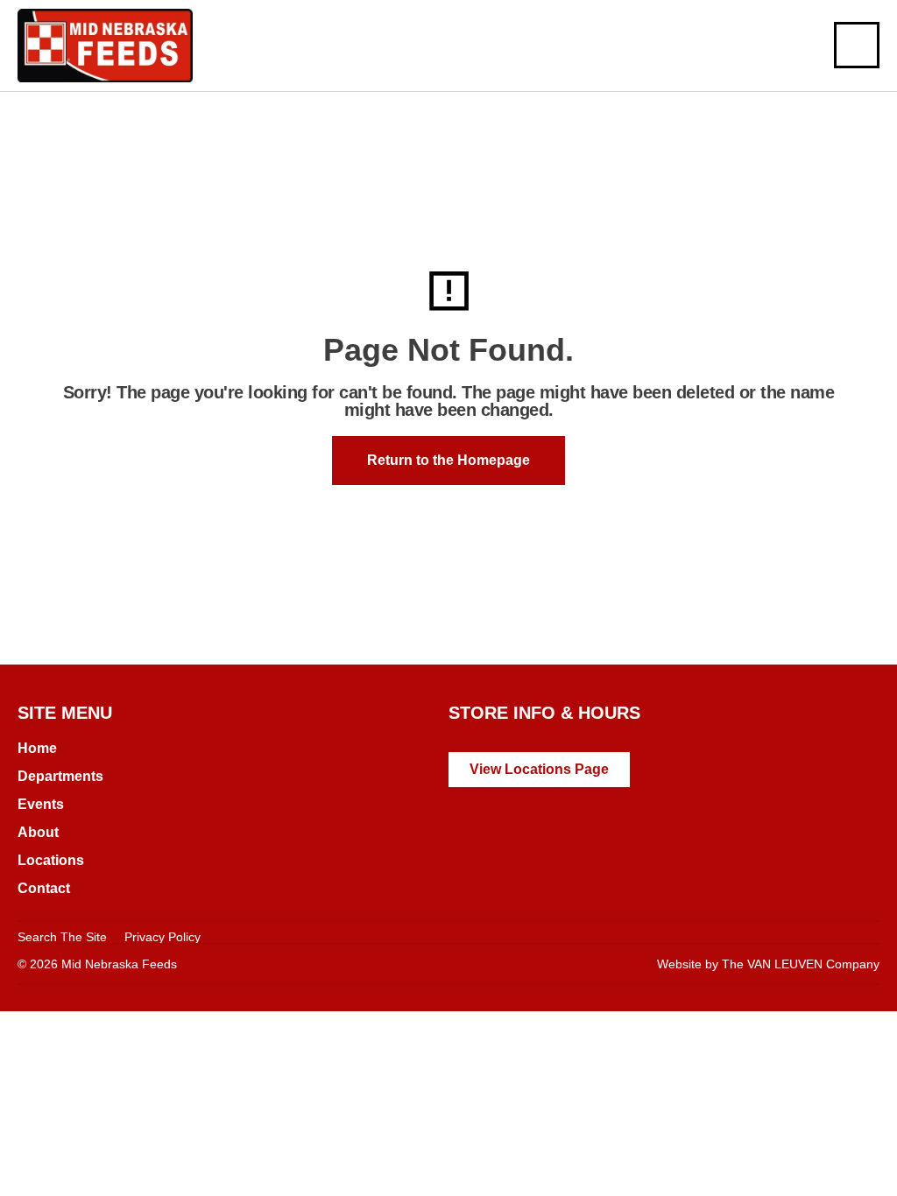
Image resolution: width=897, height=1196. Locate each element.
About (38, 832)
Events (41, 804)
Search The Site (62, 937)
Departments (60, 776)
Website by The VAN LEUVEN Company (768, 964)
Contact (44, 888)
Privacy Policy (162, 937)
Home (37, 748)
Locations (51, 860)
